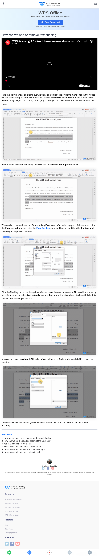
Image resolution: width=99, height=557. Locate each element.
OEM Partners (9, 529)
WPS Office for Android (12, 507)
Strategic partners (11, 533)
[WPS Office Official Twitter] (43, 468)
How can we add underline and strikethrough (23, 449)
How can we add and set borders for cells (21, 452)
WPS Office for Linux (12, 515)
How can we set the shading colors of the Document (26, 441)
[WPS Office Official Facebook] (48, 468)
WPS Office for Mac (11, 503)
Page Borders (43, 228)
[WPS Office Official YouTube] (52, 468)
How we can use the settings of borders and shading (26, 438)
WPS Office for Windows (13, 500)
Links (6, 525)
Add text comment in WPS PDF (17, 444)
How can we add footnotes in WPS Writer (21, 446)
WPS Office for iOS (11, 511)
